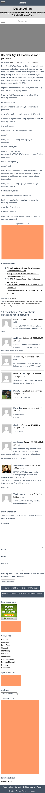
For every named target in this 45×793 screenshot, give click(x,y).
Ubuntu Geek (6, 781)
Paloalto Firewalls (8, 662)
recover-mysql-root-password (22, 303)
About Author (8, 787)
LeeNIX (16, 319)
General (4, 648)
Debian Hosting (29, 787)
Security (4, 665)
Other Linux (6, 656)
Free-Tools (5, 645)
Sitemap (31, 791)
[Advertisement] (22, 37)
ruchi (24, 62)
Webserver (5, 668)
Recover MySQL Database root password (20, 56)
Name (4, 549)
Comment (5, 523)
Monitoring (5, 651)
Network (4, 654)
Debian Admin (22, 8)
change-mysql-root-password (15, 301)
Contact (18, 787)
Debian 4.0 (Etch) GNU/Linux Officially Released (22, 595)
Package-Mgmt (7, 659)
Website (4, 563)
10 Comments (33, 62)
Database (13, 299)
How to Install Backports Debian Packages (20, 588)
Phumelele (17, 374)
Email (4, 556)
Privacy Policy (21, 791)
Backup (4, 639)
